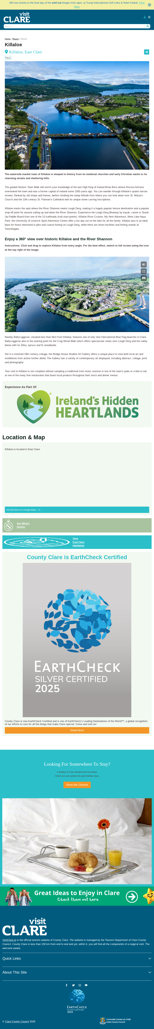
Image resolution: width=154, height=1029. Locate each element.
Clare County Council (17, 1021)
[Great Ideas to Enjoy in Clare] (77, 896)
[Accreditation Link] (78, 406)
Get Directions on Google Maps (21, 510)
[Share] (146, 52)
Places (15, 39)
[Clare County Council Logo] (115, 1021)
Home (8, 39)
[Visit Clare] (18, 17)
